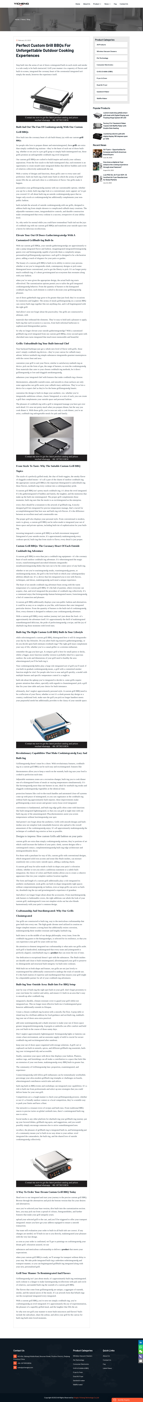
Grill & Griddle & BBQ (105, 71)
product (54, 953)
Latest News (107, 1368)
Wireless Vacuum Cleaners (107, 51)
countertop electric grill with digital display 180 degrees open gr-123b (115, 136)
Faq (115, 4)
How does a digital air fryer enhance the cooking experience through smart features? (115, 164)
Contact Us (124, 4)
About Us (86, 4)
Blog (28, 19)
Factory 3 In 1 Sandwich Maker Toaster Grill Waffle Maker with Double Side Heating (114, 125)
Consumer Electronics (105, 65)
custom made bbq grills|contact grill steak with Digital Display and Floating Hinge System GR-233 (116, 115)
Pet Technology (102, 58)
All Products (101, 45)
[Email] (140, 1361)
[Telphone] (140, 1356)
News (106, 4)
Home (78, 4)
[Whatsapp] (140, 1347)
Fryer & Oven (102, 78)
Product (96, 4)
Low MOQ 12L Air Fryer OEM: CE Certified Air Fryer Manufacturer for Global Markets (115, 177)
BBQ (24, 132)
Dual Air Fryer (102, 85)
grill (81, 137)
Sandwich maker (103, 92)
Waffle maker (102, 98)
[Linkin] (140, 1342)
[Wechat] (140, 1351)
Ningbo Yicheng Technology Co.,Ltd (86, 1398)
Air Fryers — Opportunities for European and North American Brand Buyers (114, 152)
